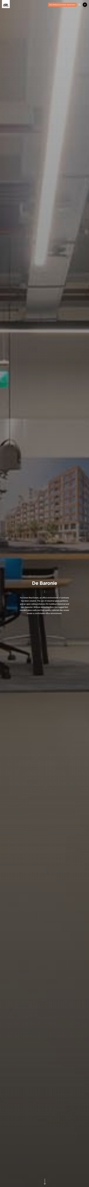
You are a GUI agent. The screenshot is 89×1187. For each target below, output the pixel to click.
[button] (85, 5)
